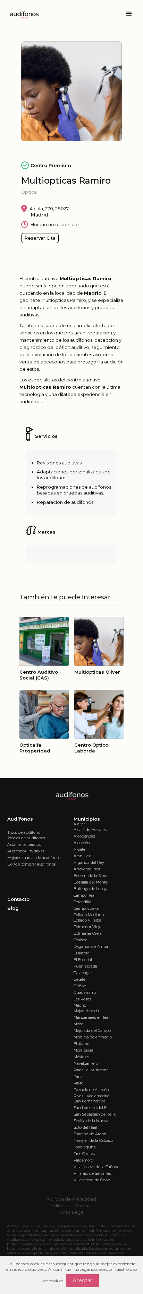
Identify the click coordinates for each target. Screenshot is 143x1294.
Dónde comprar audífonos (31, 864)
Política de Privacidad (71, 1199)
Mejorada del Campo (92, 1030)
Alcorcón (82, 842)
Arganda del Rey (89, 862)
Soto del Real (85, 1127)
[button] (129, 13)
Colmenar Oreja (88, 933)
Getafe (79, 979)
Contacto (18, 899)
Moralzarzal (84, 1050)
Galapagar (83, 972)
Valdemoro (83, 1160)
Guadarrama (85, 992)
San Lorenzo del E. (90, 1107)
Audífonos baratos (24, 844)
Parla (78, 1076)
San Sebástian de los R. (95, 1114)
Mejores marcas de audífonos (33, 857)
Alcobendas (84, 836)
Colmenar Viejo (87, 926)
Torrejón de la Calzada (93, 1140)
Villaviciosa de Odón (92, 1179)
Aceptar (82, 1280)
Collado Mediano (89, 914)
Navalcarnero (86, 1063)
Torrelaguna (85, 1147)
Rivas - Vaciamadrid (92, 1095)
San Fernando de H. (92, 1101)
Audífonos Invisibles (25, 851)
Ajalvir (79, 824)
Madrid (80, 1005)
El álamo (81, 953)
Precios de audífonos (26, 837)
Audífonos (20, 819)
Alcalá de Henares (90, 829)
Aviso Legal (71, 1212)
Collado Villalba (87, 920)
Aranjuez (82, 855)
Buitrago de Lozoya (91, 888)
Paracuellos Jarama (91, 1069)
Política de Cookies (71, 1205)
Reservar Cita (40, 238)
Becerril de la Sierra (91, 875)
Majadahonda (86, 1010)
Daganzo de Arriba (91, 946)
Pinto (78, 1083)
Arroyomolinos (87, 869)
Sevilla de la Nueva (91, 1120)
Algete (79, 849)
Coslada (80, 939)
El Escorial (83, 959)
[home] (22, 13)
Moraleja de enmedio (93, 1037)
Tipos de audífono (23, 832)
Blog (13, 908)
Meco (78, 1024)
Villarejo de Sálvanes (92, 1173)
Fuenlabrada (85, 966)
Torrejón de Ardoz (90, 1133)
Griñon (80, 985)
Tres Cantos (84, 1153)
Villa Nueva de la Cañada (96, 1166)
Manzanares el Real (91, 1017)
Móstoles (81, 1056)
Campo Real (84, 895)
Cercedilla (82, 901)
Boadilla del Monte (91, 882)
